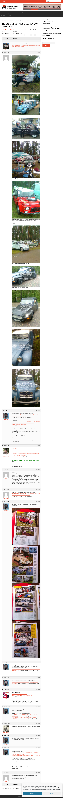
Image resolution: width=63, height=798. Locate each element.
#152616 (38, 735)
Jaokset (11, 13)
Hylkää (51, 793)
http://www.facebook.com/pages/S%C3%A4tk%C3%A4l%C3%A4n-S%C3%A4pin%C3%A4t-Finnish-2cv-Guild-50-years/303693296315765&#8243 (26, 423)
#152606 (38, 410)
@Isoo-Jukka (14, 448)
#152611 (38, 662)
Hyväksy (32, 793)
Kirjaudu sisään (46, 23)
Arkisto (17, 29)
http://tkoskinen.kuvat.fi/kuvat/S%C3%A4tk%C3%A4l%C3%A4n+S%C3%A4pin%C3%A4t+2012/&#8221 (26, 494)
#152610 (38, 501)
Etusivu (3, 13)
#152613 (38, 689)
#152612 (38, 677)
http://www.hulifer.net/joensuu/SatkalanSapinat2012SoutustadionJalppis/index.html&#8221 (26, 46)
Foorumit (7, 29)
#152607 (38, 445)
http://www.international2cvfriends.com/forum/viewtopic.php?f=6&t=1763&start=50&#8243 (25, 415)
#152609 (38, 489)
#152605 (38, 52)
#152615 (38, 723)
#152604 (38, 41)
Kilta (17, 13)
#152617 (38, 747)
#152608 (38, 469)
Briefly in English (6, 16)
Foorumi (50, 13)
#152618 (38, 772)
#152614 (38, 706)
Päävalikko (12, 29)
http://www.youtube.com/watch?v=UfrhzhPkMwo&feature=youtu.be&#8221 (22, 694)
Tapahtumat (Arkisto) (24, 29)
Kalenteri (32, 13)
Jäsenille (24, 13)
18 (32, 35)
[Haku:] (53, 1)
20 (37, 35)
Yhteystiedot (41, 13)
